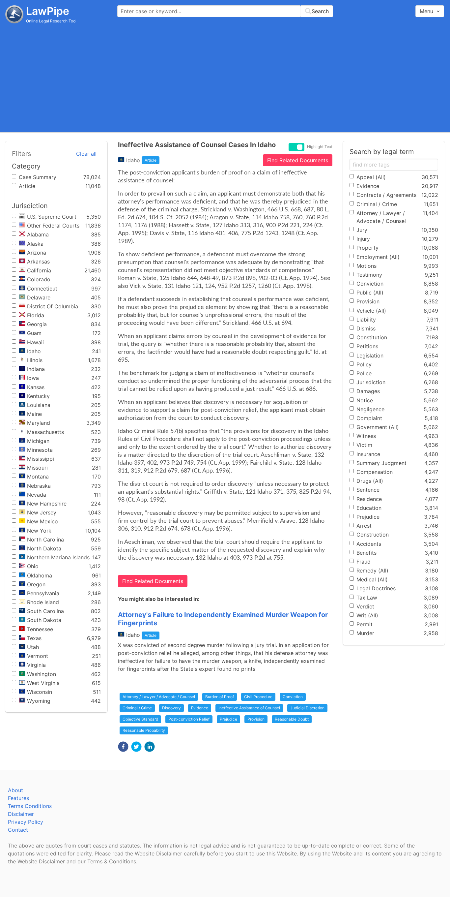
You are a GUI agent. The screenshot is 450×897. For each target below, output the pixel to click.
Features (18, 798)
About (15, 790)
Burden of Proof (219, 696)
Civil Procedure (258, 696)
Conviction (293, 696)
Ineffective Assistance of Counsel (249, 707)
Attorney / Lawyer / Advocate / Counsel (159, 696)
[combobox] (225, 11)
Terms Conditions (30, 806)
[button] (123, 746)
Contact (18, 829)
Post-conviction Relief (189, 719)
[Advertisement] (225, 77)
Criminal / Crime (137, 707)
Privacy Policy (25, 822)
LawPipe (47, 11)
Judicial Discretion (307, 707)
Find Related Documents (297, 160)
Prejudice (228, 719)
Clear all (86, 153)
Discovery (171, 707)
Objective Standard (140, 719)
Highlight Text (319, 146)
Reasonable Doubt (292, 719)
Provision (256, 719)
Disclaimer (21, 814)
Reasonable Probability (144, 730)
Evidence (199, 707)
